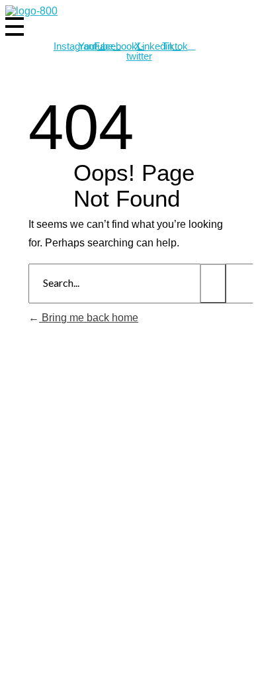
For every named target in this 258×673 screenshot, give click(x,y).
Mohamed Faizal (156, 651)
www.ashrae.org (185, 628)
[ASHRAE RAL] (31, 11)
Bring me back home (88, 317)
